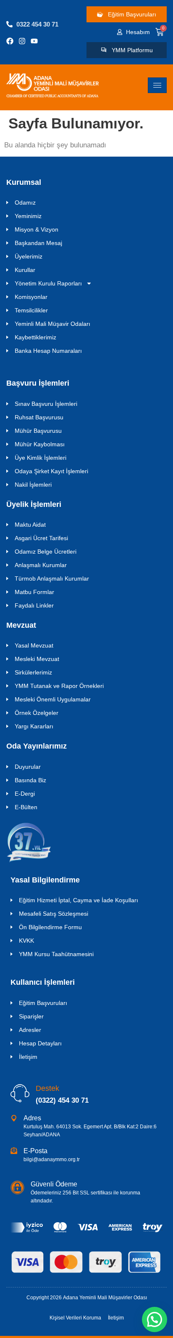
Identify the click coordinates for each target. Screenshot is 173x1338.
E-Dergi (25, 793)
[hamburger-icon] (157, 85)
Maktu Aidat (30, 524)
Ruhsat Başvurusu (39, 417)
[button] (154, 1319)
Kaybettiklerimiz (35, 337)
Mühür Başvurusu (38, 430)
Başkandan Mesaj (38, 243)
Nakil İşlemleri (33, 484)
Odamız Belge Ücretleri (45, 551)
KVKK (26, 940)
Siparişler (31, 1016)
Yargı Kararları (34, 726)
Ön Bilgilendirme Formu (50, 927)
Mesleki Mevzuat (37, 659)
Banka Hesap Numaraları (48, 350)
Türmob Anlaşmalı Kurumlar (52, 578)
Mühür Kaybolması (40, 444)
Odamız (25, 202)
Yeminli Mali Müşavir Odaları (52, 323)
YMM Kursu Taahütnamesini (56, 954)
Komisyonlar (31, 296)
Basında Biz (30, 780)
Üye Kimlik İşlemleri (40, 457)
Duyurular (28, 766)
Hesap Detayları (40, 1043)
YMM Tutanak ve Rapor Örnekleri (59, 685)
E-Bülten (26, 807)
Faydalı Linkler (34, 605)
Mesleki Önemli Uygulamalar (53, 699)
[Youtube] (34, 41)
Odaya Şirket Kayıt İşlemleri (51, 471)
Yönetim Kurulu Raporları (48, 283)
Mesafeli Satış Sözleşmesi (53, 913)
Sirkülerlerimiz (33, 672)
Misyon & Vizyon (36, 229)
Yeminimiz (28, 216)
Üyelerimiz (28, 256)
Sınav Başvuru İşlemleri (46, 403)
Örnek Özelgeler (36, 712)
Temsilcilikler (31, 310)
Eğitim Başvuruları (43, 1003)
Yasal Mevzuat (34, 645)
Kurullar (25, 270)
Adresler (30, 1029)
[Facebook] (9, 41)
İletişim (28, 1056)
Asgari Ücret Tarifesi (41, 538)
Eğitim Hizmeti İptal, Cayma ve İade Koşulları (78, 900)
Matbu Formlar (34, 592)
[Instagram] (22, 41)
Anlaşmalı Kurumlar (41, 565)
